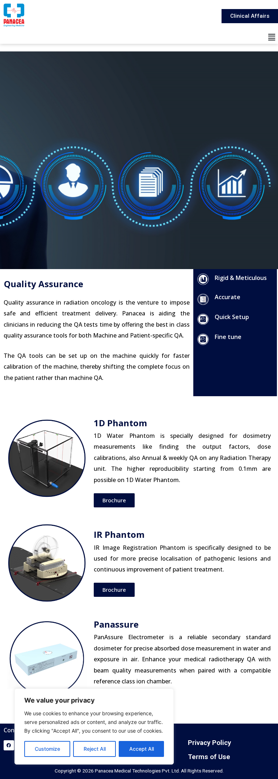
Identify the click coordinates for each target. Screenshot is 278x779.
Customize (47, 749)
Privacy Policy (209, 742)
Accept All (141, 749)
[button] (272, 37)
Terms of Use (209, 757)
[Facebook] (9, 745)
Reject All (95, 749)
